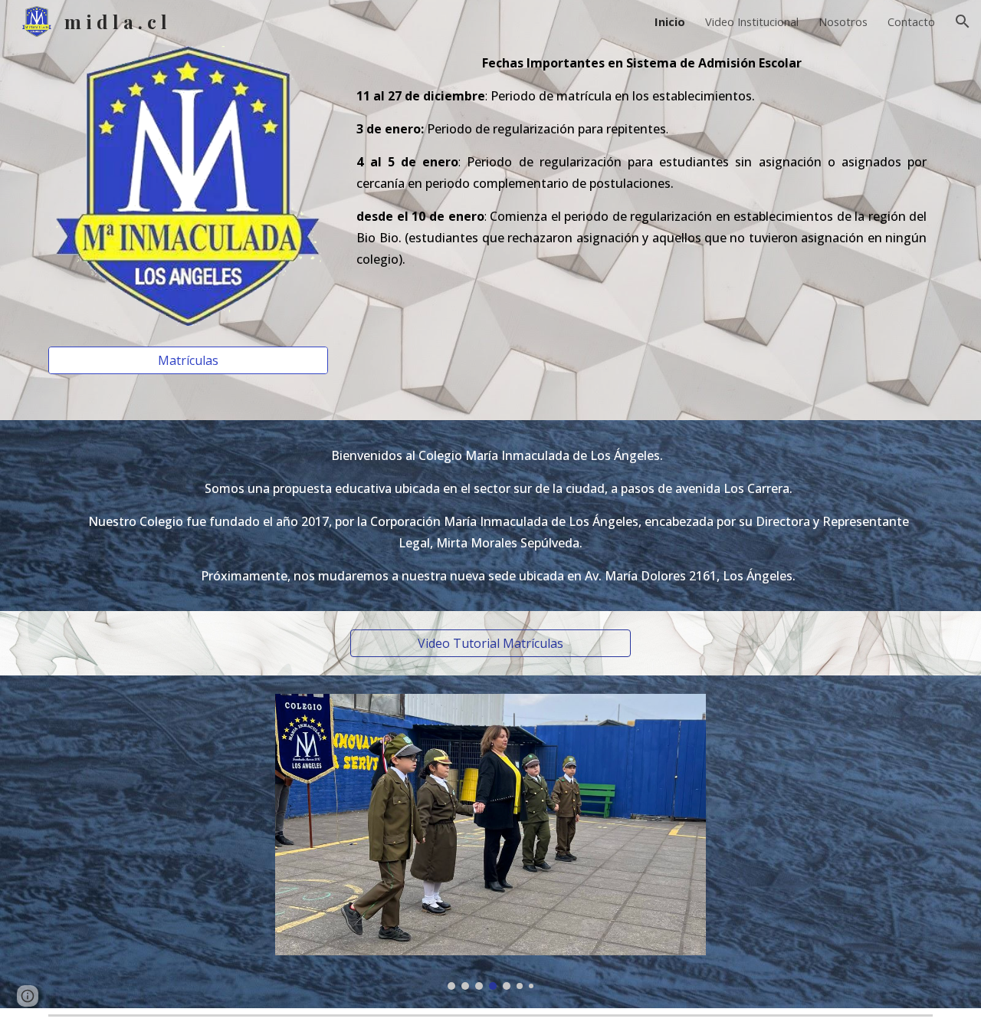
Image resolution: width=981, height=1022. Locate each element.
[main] (641, 168)
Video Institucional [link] (752, 21)
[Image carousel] (490, 841)
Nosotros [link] (843, 21)
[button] (962, 21)
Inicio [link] (670, 21)
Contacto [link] (911, 21)
